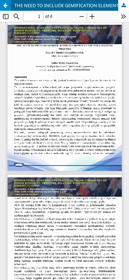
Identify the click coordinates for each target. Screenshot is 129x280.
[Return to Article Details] (5, 5)
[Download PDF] (123, 5)
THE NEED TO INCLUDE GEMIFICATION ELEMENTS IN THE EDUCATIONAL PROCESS (71, 5)
